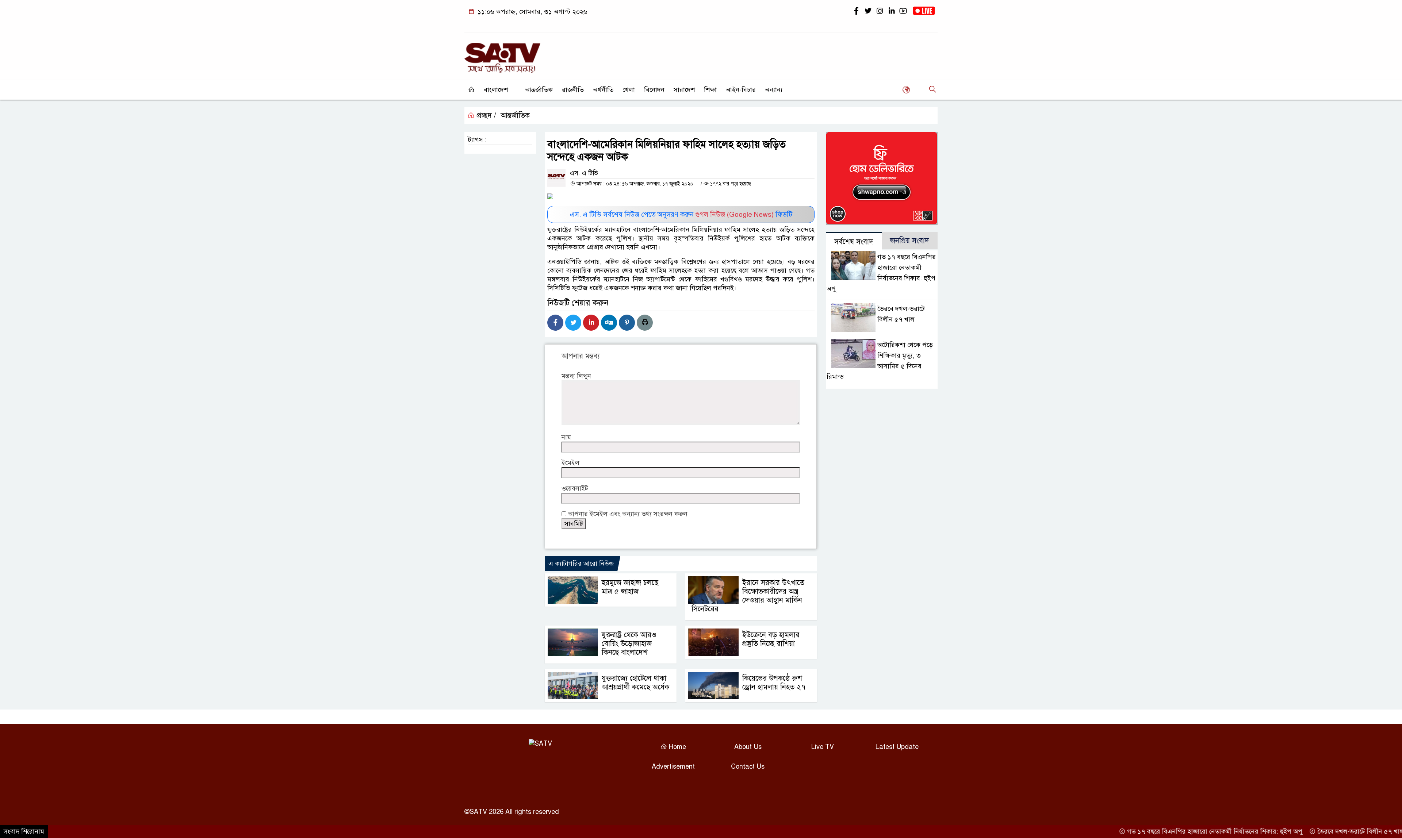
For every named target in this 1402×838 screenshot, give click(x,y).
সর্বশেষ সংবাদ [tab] (853, 241)
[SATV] (502, 54)
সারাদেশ (684, 90)
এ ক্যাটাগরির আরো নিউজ (581, 564)
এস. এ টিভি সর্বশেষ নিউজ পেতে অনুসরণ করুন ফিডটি (681, 214)
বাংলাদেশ (496, 90)
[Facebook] (555, 323)
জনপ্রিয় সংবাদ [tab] (909, 240)
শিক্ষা (710, 90)
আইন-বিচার (741, 90)
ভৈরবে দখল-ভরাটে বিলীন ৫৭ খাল (1335, 831)
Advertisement (673, 766)
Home (676, 747)
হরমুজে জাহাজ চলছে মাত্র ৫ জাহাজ (630, 587)
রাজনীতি (573, 90)
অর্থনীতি (603, 90)
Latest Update (897, 747)
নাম (566, 437)
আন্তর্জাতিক (539, 90)
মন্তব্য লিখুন (576, 376)
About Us (748, 747)
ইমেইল (570, 463)
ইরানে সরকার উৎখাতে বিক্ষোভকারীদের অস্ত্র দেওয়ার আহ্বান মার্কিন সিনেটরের (748, 596)
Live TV (822, 747)
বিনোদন (654, 90)
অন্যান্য (773, 90)
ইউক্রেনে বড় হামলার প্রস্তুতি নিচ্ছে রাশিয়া (771, 639)
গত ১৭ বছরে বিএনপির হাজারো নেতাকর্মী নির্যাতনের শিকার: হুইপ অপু (1189, 831)
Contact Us (748, 766)
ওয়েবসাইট (575, 488)
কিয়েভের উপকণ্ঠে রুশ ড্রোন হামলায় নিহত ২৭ (773, 683)
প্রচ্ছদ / (485, 115)
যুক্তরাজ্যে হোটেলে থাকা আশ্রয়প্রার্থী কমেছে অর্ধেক (635, 683)
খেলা (629, 90)
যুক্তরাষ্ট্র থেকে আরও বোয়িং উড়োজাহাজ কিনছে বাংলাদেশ (629, 643)
